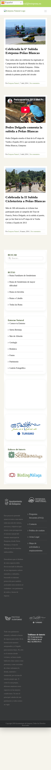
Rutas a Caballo (15, 298)
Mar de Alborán (15, 336)
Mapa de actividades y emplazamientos (35, 547)
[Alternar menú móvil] (45, 11)
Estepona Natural (13, 83)
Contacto (33, 524)
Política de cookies (37, 530)
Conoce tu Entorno (17, 323)
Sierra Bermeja (15, 330)
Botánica (13, 349)
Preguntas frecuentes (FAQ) (36, 516)
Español (8, 2)
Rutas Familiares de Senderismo (22, 275)
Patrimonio (13, 362)
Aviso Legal (34, 537)
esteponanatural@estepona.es (25, 3)
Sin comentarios (35, 83)
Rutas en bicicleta (16, 292)
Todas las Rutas (15, 305)
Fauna (12, 355)
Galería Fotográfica (17, 368)
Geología (13, 342)
